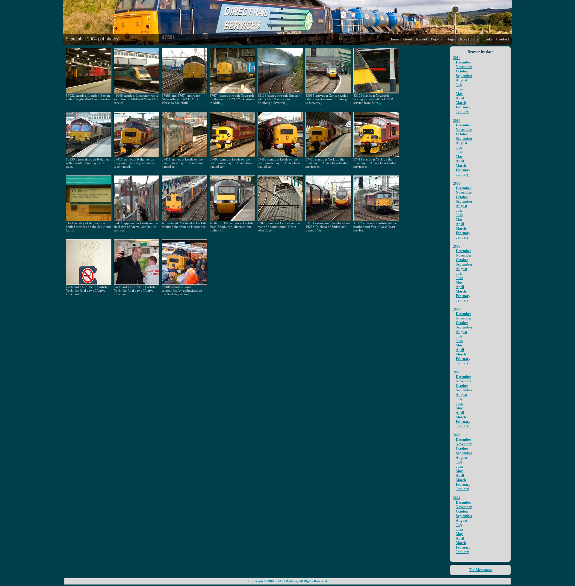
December (463, 62)
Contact (502, 39)
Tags (451, 39)
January (462, 112)
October (462, 71)
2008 (456, 246)
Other (475, 39)
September (464, 76)
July (459, 85)
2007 (456, 309)
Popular (437, 39)
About (407, 39)
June (459, 89)
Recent (421, 39)
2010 (456, 121)
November (464, 67)
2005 (456, 435)
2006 (456, 372)
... (221, 103)
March (461, 103)
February (463, 107)
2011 (456, 58)
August (461, 80)
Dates (462, 39)
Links (488, 39)
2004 (456, 498)
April (460, 98)
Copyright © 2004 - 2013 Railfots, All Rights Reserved (287, 581)
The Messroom (480, 570)
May (459, 94)
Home (394, 39)
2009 (456, 183)
